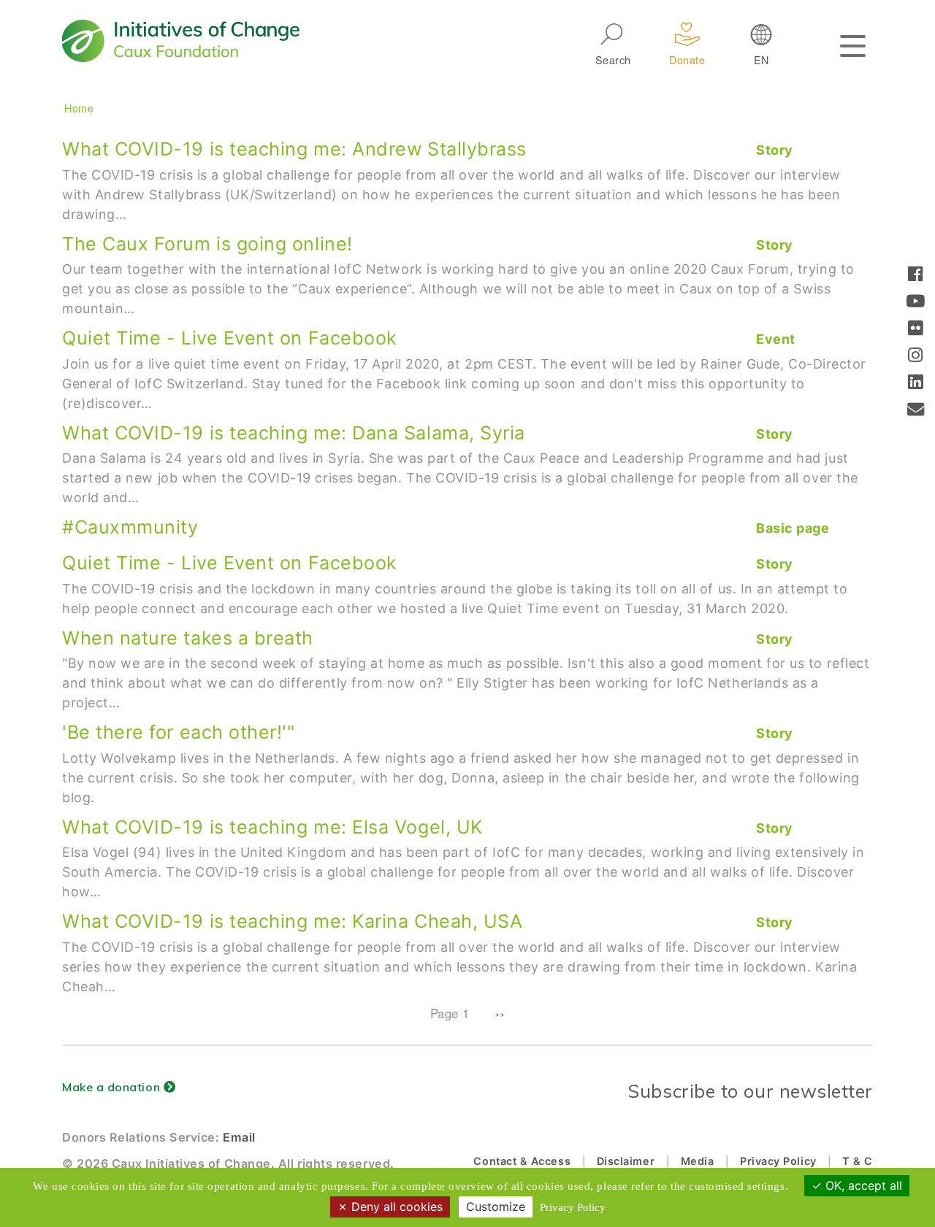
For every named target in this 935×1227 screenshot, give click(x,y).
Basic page (792, 528)
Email (239, 1137)
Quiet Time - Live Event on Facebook (229, 338)
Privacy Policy (778, 1161)
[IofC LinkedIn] (915, 383)
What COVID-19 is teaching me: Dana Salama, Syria (293, 433)
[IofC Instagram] (915, 356)
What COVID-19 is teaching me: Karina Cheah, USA (292, 921)
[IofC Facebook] (915, 275)
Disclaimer (625, 1161)
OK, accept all (862, 1185)
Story (774, 150)
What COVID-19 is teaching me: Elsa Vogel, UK (272, 827)
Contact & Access (521, 1161)
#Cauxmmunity (130, 527)
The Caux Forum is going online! (207, 244)
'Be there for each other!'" (178, 732)
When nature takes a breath (187, 638)
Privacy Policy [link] (573, 1207)
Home (79, 107)
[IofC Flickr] (915, 329)
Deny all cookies (395, 1206)
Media (697, 1161)
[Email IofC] (916, 410)
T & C (857, 1161)
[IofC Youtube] (916, 302)
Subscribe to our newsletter (750, 1091)
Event (775, 339)
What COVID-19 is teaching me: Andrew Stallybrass (294, 149)
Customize (495, 1206)
